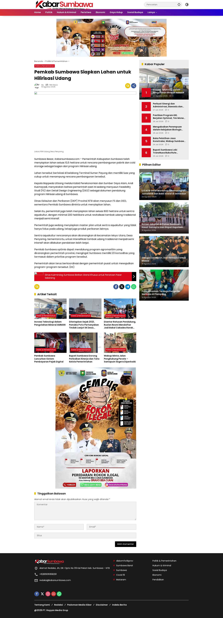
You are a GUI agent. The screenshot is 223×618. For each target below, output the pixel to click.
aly (42, 85)
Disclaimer (102, 604)
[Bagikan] (133, 85)
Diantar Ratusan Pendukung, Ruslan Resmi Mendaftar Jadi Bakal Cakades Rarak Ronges (120, 324)
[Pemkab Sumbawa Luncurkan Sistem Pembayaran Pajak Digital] (50, 343)
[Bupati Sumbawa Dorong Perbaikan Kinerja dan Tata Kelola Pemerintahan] (85, 343)
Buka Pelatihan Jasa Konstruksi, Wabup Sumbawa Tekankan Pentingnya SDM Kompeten (169, 140)
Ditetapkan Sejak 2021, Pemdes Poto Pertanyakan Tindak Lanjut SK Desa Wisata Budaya (84, 324)
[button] (179, 4)
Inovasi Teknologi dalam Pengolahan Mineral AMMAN (50, 323)
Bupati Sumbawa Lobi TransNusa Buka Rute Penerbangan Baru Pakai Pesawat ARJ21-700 (166, 151)
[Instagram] (48, 593)
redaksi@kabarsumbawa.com (55, 580)
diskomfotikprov (124, 560)
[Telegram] (127, 286)
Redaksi (58, 604)
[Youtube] (53, 593)
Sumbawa (121, 570)
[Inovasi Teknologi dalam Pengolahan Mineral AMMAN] (50, 309)
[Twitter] (121, 286)
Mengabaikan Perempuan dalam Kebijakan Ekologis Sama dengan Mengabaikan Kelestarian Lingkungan (168, 128)
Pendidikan (158, 579)
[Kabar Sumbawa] (64, 4)
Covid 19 (120, 574)
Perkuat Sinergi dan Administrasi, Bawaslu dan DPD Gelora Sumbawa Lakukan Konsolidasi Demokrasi (167, 105)
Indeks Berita (119, 604)
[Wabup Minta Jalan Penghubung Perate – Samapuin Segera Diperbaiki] (120, 343)
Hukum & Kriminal (161, 565)
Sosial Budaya (159, 570)
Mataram (121, 579)
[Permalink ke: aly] (37, 85)
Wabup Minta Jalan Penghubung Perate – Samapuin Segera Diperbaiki (120, 358)
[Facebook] (115, 286)
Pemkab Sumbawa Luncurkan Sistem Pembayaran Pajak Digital (48, 358)
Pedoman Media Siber (79, 604)
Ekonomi (156, 574)
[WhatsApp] (133, 286)
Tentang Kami (42, 604)
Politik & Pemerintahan (44, 66)
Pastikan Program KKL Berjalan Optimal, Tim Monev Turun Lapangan (169, 117)
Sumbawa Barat (124, 565)
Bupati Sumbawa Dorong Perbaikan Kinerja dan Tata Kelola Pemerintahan (84, 358)
